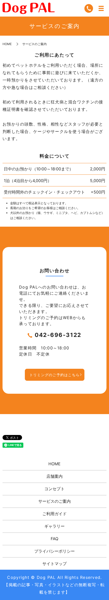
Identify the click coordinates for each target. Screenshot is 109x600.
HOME (7, 44)
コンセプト (54, 488)
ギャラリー (54, 526)
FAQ (54, 538)
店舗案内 (54, 476)
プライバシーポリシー (54, 551)
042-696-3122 (58, 335)
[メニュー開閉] (101, 8)
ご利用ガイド (54, 513)
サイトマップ (54, 563)
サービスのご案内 (54, 501)
